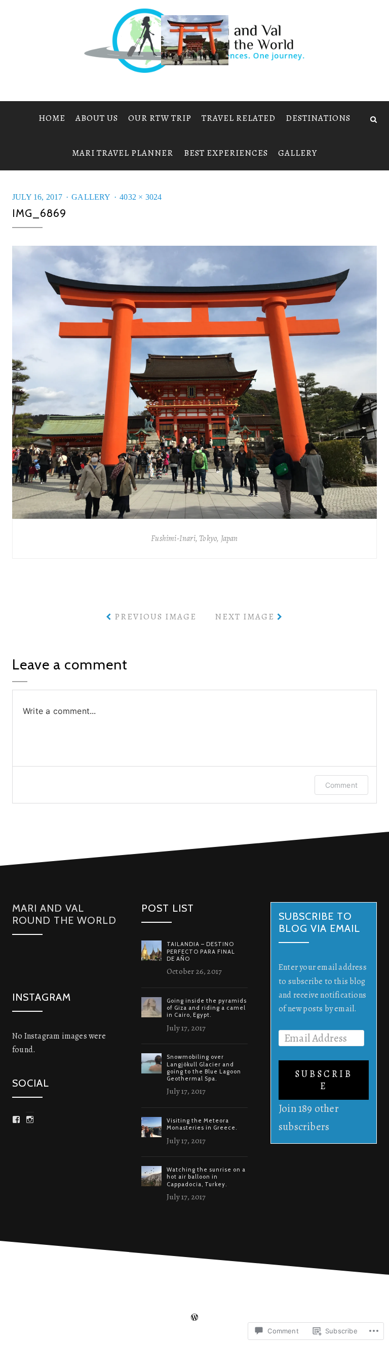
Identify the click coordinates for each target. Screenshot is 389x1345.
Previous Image (155, 616)
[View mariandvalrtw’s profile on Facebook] (16, 1119)
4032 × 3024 (141, 197)
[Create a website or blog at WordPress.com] (194, 1317)
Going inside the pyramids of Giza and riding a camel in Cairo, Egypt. (207, 1008)
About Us (96, 118)
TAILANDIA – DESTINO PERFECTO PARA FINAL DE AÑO (201, 951)
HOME (51, 118)
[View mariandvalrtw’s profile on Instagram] (30, 1119)
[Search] (373, 118)
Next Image (245, 616)
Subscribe (324, 1080)
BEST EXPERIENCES (226, 153)
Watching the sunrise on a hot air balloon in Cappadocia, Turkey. (206, 1177)
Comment (341, 785)
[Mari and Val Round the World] (15, 118)
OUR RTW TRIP (159, 118)
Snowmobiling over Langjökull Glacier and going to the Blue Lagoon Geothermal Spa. (204, 1067)
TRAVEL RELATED (239, 118)
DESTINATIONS (318, 118)
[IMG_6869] (194, 381)
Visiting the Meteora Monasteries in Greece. (202, 1124)
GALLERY (297, 153)
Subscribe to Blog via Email (319, 922)
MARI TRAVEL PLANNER (122, 153)
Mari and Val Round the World (64, 914)
